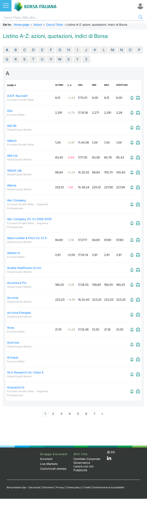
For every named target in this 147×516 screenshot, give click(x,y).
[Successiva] (102, 413)
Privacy (60, 487)
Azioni (37, 24)
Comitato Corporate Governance (87, 461)
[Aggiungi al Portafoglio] (138, 98)
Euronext (46, 459)
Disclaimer (48, 487)
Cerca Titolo (54, 24)
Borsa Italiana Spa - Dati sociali (23, 487)
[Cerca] (140, 18)
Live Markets (49, 464)
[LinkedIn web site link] (109, 459)
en (113, 452)
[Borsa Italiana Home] (35, 5)
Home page (21, 24)
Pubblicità (80, 470)
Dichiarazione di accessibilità (108, 487)
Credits (87, 487)
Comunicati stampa (53, 468)
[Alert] (132, 98)
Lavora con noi (83, 466)
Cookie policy (73, 487)
